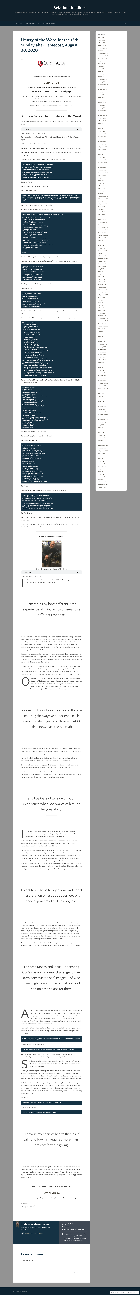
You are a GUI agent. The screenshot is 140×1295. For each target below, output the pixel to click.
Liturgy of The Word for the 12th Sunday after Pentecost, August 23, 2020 (75, 1234)
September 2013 (103, 419)
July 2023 (101, 123)
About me (18, 23)
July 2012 (101, 456)
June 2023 (102, 126)
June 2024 (102, 95)
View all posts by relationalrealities (34, 1233)
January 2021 (102, 193)
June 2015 (101, 365)
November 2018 (103, 258)
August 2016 (102, 328)
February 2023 (103, 136)
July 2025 (101, 66)
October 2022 (103, 144)
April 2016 (101, 339)
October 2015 (102, 354)
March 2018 (102, 279)
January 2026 (102, 50)
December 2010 (103, 482)
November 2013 (103, 414)
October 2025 (103, 58)
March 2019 (102, 248)
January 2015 (102, 378)
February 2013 (103, 438)
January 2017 (102, 315)
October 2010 (103, 487)
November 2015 (103, 352)
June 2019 (101, 240)
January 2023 (102, 139)
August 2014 (102, 391)
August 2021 (102, 175)
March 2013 (102, 435)
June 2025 (101, 69)
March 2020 (102, 219)
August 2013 (102, 422)
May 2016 (101, 336)
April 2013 (101, 432)
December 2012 (103, 443)
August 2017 (102, 297)
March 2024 (102, 102)
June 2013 (101, 427)
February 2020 (103, 222)
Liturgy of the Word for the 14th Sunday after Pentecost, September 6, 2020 (75, 1239)
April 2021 (101, 186)
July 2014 (101, 393)
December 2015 (103, 349)
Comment (76, 1272)
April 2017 (101, 308)
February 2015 (103, 375)
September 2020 (103, 204)
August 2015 (102, 360)
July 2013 (101, 425)
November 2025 (103, 56)
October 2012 (102, 448)
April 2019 (101, 245)
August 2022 (102, 149)
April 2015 (101, 370)
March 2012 (102, 464)
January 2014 (102, 409)
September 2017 (103, 295)
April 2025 (102, 74)
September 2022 (103, 147)
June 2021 (101, 180)
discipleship (67, 1229)
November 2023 (103, 113)
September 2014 (103, 388)
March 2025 (102, 76)
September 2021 (103, 172)
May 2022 (102, 154)
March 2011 (102, 477)
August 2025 (102, 63)
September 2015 (103, 357)
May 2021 (101, 183)
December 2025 (103, 53)
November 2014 (103, 383)
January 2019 (102, 253)
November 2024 (103, 87)
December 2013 (103, 412)
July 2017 (101, 300)
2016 (24, 637)
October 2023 (103, 115)
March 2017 (102, 310)
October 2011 (102, 466)
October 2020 (103, 201)
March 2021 (102, 188)
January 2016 (102, 347)
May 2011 (101, 471)
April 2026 (102, 43)
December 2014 (103, 380)
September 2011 (103, 469)
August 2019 (102, 237)
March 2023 (102, 134)
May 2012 (101, 458)
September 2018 (103, 263)
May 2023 (102, 128)
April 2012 (101, 461)
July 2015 (101, 362)
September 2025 (103, 61)
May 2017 (101, 305)
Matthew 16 (74, 1229)
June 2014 (101, 396)
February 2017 (103, 313)
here (71, 106)
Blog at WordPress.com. (20, 1291)
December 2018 (103, 256)
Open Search (125, 23)
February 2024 (103, 105)
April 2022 (102, 157)
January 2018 (102, 284)
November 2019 (103, 230)
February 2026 (103, 48)
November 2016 (103, 321)
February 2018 (103, 282)
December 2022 (103, 141)
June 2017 (101, 302)
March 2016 (102, 341)
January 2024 (102, 108)
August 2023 (102, 121)
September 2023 (103, 118)
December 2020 (103, 196)
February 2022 (103, 162)
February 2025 (103, 79)
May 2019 (101, 243)
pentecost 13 (81, 1229)
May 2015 (101, 367)
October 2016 (102, 323)
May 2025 (102, 71)
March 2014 (102, 404)
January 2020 (102, 224)
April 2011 (101, 474)
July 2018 (101, 269)
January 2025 (102, 82)
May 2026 (102, 40)
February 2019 (103, 250)
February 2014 (103, 406)
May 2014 (101, 399)
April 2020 (102, 217)
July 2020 (101, 209)
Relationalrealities (70, 7)
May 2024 (102, 97)
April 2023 (102, 131)
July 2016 (101, 331)
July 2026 (101, 37)
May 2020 (102, 214)
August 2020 (102, 206)
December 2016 (103, 318)
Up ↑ (125, 1291)
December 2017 (103, 287)
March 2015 (102, 373)
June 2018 (101, 271)
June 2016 (101, 334)
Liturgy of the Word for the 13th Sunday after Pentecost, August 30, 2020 (49, 45)
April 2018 (101, 276)
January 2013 (102, 440)
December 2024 (103, 84)
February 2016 (103, 344)
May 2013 (101, 430)
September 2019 (103, 235)
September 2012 (103, 451)
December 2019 (103, 227)
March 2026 (102, 45)
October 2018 (102, 261)
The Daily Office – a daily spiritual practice (40, 23)
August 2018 (102, 266)
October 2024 (103, 89)
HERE (51, 83)
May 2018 (101, 274)
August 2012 (102, 453)
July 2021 (101, 178)
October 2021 (102, 170)
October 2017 (102, 292)
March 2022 (102, 160)
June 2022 (101, 152)
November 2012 (103, 445)
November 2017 (103, 289)
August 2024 (102, 92)
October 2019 (102, 232)
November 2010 (103, 484)
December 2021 (103, 167)
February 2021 (103, 191)
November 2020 (103, 198)
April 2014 (101, 401)
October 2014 (102, 386)
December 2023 (103, 110)
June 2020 (102, 211)
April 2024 (102, 100)
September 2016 (103, 326)
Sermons (66, 1226)
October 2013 (102, 417)
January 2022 (102, 165)
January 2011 (102, 479)
